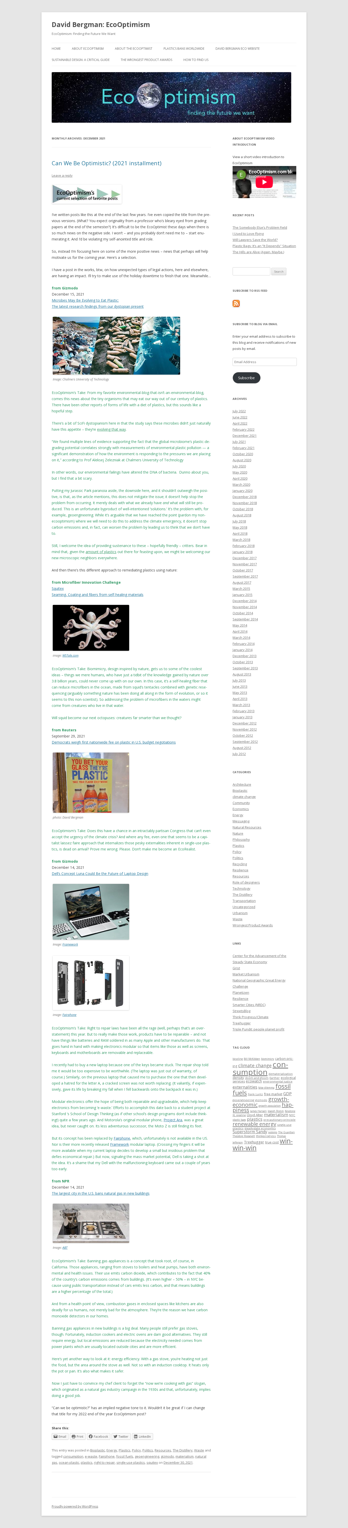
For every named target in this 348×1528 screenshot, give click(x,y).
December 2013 (245, 656)
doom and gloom (257, 1078)
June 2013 (240, 686)
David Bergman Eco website (238, 48)
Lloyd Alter (255, 1115)
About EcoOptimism (88, 48)
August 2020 (242, 460)
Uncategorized (244, 907)
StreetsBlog (241, 1011)
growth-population (270, 1105)
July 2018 (239, 521)
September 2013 (245, 668)
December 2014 (245, 601)
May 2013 (240, 692)
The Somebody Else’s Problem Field (260, 227)
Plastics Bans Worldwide (184, 48)
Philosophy (241, 839)
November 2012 (245, 729)
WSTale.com (70, 655)
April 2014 (240, 631)
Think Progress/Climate (251, 1017)
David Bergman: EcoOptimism (101, 24)
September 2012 (245, 741)
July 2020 (239, 466)
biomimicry (267, 1059)
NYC (292, 1115)
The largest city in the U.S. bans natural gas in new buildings (101, 1193)
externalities (245, 1087)
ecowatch (254, 1081)
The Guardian (286, 1132)
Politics (147, 1450)
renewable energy (254, 1123)
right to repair (104, 1462)
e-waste (91, 1456)
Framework (70, 944)
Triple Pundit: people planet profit (258, 1029)
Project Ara (173, 1119)
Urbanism (240, 913)
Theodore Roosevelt (244, 1136)
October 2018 (243, 509)
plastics (86, 1462)
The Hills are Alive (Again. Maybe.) (258, 252)
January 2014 (242, 649)
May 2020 (240, 472)
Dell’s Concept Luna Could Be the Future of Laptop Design (100, 873)
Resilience (240, 870)
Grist (236, 968)
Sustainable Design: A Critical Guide (81, 60)
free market (273, 1094)
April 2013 (240, 698)
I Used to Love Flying (248, 233)
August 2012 (242, 747)
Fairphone (69, 1015)
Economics (241, 809)
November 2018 (245, 503)
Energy (111, 1450)
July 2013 (239, 680)
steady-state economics (260, 1128)
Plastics (124, 1450)
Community (241, 802)
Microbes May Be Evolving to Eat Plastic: (85, 300)
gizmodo (167, 1456)
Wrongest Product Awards (253, 925)
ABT (65, 1247)
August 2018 (242, 515)
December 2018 (245, 496)
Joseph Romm (276, 1111)
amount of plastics (101, 551)
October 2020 (243, 454)
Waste (199, 1450)
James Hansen (258, 1111)
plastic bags (239, 1120)
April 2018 (240, 533)
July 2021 (239, 441)
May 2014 (240, 625)
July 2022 (239, 411)
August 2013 (242, 674)
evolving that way (111, 429)
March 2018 (241, 539)
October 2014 (243, 613)
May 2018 (240, 527)
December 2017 (245, 558)
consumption (73, 1456)
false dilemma (266, 1087)
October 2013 (243, 662)
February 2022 (244, 429)
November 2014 (245, 607)
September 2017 (245, 576)
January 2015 (242, 594)
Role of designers (246, 882)
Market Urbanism (246, 974)
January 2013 (242, 717)
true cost (272, 1142)
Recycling (240, 864)
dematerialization (281, 1074)
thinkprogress (266, 1136)
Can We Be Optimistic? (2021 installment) (107, 163)
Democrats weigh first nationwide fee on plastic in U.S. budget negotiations (114, 742)
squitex (152, 1462)
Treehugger (242, 1023)
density (238, 1077)
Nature (238, 833)
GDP (287, 1094)
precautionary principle (279, 1120)
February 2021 (244, 447)
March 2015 (241, 588)
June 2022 (240, 417)
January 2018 (242, 552)
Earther (275, 1078)
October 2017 (243, 570)
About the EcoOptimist (133, 48)
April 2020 (240, 478)
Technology (241, 888)
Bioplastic (97, 1450)
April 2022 (240, 423)
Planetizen (241, 992)
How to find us (195, 60)
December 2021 (245, 435)
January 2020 (242, 490)
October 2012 (243, 735)
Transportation (244, 900)
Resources (163, 1450)
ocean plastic (69, 1462)
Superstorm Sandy (250, 1132)
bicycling (238, 1059)
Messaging (241, 821)
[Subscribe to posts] (236, 305)
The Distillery (183, 1450)
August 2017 (242, 582)
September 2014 (245, 619)
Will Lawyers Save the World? (255, 239)
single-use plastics (130, 1462)
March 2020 (241, 484)
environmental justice (277, 1081)
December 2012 (245, 723)
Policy (136, 1450)
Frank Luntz (255, 1094)
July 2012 (239, 754)
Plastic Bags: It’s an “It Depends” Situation (264, 246)
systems (272, 1132)
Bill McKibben (252, 1059)
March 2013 (241, 705)
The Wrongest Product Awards (146, 60)
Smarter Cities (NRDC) (249, 1004)
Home (56, 48)
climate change (244, 796)
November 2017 (245, 564)
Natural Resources (247, 827)
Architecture (242, 784)
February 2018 (244, 545)
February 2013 (244, 711)
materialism (185, 1456)
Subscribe (246, 377)
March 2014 (241, 637)
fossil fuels (124, 1456)
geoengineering (147, 1456)
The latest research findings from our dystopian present (98, 306)
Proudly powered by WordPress (75, 1506)
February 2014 (244, 643)
